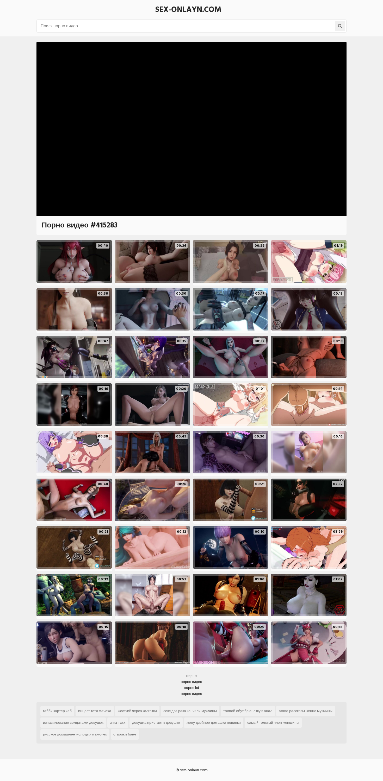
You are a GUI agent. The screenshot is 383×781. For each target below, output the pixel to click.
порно (191, 676)
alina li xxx (118, 723)
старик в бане (124, 734)
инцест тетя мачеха (94, 711)
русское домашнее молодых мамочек (75, 734)
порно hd (191, 688)
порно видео (191, 682)
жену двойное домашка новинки (214, 723)
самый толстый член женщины (273, 723)
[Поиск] (340, 26)
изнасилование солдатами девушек (73, 723)
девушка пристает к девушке (156, 723)
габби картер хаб (57, 711)
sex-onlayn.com (188, 9)
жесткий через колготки (137, 711)
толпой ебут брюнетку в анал (247, 711)
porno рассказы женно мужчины (305, 711)
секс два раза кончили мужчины (190, 711)
